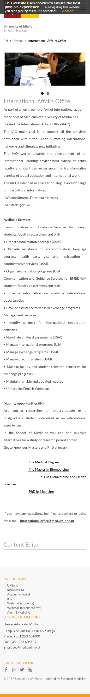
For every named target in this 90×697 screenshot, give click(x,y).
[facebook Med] (8, 671)
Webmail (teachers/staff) (24, 608)
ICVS (10, 599)
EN (6, 41)
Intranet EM (15, 590)
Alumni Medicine (18, 612)
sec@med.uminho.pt (26, 647)
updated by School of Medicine (65, 679)
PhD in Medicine (41, 491)
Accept (67, 11)
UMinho (12, 585)
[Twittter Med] (23, 671)
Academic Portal (18, 594)
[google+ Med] (15, 671)
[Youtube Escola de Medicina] (31, 671)
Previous (12, 71)
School (18, 41)
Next (78, 71)
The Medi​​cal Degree (44, 462)
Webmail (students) (20, 603)
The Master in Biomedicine (48, 469)
